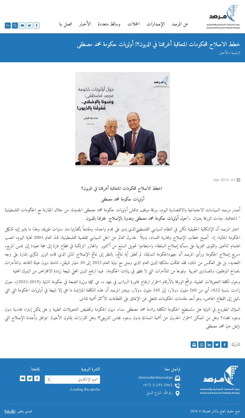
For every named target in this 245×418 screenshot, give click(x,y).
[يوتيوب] (22, 26)
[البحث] (15, 26)
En (8, 26)
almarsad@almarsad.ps (155, 378)
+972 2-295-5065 (158, 385)
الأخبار (223, 53)
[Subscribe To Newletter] (49, 379)
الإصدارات (156, 24)
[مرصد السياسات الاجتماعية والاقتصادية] (223, 19)
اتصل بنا (65, 24)
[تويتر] (29, 26)
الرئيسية (235, 53)
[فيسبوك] (36, 26)
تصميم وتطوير (24, 411)
